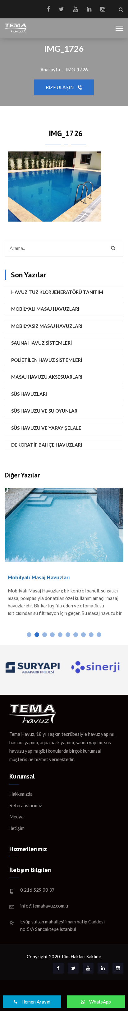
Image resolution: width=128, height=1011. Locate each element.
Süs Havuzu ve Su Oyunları (45, 411)
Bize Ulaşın (60, 87)
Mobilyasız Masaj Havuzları (46, 326)
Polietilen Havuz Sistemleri (46, 360)
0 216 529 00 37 (37, 890)
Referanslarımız (25, 805)
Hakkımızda (21, 794)
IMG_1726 (77, 69)
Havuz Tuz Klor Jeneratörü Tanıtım (57, 292)
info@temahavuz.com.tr (44, 905)
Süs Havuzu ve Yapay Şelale (46, 428)
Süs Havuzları (29, 394)
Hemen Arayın (35, 1001)
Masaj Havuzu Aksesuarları (46, 377)
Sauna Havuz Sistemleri (41, 343)
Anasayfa (50, 69)
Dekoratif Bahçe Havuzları (46, 445)
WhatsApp (99, 1001)
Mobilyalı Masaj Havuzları (45, 309)
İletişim (17, 828)
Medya (16, 816)
